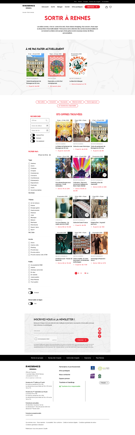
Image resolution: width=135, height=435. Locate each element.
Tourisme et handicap (66, 382)
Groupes (85, 1)
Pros (75, 1)
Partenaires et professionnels (69, 367)
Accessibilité (105, 1)
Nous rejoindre (41, 422)
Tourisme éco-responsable (68, 105)
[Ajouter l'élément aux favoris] (40, 73)
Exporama (87, 358)
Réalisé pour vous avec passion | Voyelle (36, 428)
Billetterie (90, 7)
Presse (80, 1)
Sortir (53, 7)
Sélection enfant (77, 102)
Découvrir (45, 7)
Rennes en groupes (37, 358)
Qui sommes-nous (31, 422)
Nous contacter (64, 375)
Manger (60, 7)
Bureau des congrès (94, 1)
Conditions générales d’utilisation (35, 424)
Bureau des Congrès (54, 358)
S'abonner (81, 340)
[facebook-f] (99, 336)
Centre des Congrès (72, 358)
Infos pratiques (77, 7)
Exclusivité (53, 102)
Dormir (67, 7)
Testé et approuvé (92, 102)
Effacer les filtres (43, 155)
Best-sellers (41, 102)
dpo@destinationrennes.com (39, 347)
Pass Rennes (100, 358)
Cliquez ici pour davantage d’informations (85, 347)
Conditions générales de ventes (87, 422)
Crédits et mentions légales (70, 422)
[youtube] (99, 329)
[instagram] (99, 332)
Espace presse (64, 378)
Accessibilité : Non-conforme (54, 422)
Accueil (24, 12)
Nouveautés (64, 102)
